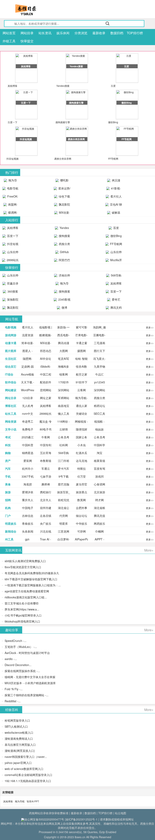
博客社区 (10, 406)
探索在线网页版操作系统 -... (22, 671)
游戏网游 (10, 335)
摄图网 (81, 351)
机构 (8, 508)
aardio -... (11, 659)
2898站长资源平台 (12, 261)
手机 (8, 476)
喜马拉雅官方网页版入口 (20, 745)
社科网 (63, 445)
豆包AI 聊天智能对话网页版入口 (114, 205)
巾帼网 (99, 531)
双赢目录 (12, 283)
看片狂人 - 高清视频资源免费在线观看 (114, 197)
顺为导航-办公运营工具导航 (10, 181)
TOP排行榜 (135, 33)
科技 (8, 445)
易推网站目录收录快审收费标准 (48, 813)
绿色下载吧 (64, 197)
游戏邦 (99, 476)
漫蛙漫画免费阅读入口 (19, 739)
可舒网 (81, 531)
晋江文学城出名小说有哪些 (22, 603)
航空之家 (81, 374)
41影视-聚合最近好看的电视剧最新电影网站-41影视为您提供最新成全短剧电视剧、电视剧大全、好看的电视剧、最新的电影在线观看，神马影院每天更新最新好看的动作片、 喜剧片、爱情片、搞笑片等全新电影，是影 (113, 189)
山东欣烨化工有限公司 (11, 253)
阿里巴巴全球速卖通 (62, 261)
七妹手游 (45, 476)
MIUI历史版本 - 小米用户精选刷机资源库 (30, 683)
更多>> (150, 327)
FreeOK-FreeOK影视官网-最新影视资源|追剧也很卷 (10, 197)
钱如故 (99, 429)
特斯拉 (81, 469)
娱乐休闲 (63, 33)
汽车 (8, 469)
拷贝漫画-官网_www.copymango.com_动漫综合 (114, 181)
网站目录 (27, 33)
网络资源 (10, 421)
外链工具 (9, 41)
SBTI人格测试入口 (16, 726)
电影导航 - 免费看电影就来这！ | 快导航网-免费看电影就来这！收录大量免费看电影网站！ (10, 189)
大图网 (63, 351)
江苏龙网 (63, 531)
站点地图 (120, 813)
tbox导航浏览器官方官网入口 (23, 567)
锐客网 (63, 374)
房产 (8, 461)
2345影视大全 (64, 300)
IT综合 (9, 374)
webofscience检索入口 (19, 732)
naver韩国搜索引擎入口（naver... (26, 757)
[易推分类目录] (35, 10)
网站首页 (9, 33)
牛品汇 (99, 374)
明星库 (63, 523)
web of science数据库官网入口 (24, 769)
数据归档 (116, 33)
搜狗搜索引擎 (63, 122)
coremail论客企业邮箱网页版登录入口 (28, 775)
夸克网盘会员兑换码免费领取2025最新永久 (32, 573)
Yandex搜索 (62, 85)
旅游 (8, 492)
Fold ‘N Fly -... (14, 689)
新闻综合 (10, 531)
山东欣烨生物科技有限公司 (114, 253)
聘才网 (99, 500)
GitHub (64, 252)
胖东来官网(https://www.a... (22, 609)
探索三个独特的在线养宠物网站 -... (26, 695)
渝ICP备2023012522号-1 (81, 819)
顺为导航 (20, 801)
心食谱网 (99, 484)
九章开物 (99, 366)
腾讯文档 (116, 307)
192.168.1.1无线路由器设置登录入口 (28, 781)
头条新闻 (27, 531)
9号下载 (64, 476)
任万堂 (81, 476)
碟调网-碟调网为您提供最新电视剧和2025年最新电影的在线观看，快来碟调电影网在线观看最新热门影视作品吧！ (10, 213)
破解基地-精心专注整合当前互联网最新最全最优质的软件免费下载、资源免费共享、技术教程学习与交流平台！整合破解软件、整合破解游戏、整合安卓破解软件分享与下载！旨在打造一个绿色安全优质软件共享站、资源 (113, 213)
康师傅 (45, 484)
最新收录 (98, 33)
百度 (113, 85)
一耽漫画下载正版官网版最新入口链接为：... (33, 585)
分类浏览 (80, 33)
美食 (8, 484)
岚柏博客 (12, 85)
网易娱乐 (99, 523)
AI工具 (9, 539)
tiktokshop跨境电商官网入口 (22, 621)
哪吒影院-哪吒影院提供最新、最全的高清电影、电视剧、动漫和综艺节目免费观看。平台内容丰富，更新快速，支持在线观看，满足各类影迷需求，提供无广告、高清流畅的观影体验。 (62, 181)
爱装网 (27, 461)
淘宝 (99, 453)
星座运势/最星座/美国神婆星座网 (62, 189)
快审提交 (27, 41)
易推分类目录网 (62, 158)
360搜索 (12, 291)
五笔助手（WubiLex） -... (21, 647)
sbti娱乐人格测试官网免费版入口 (25, 561)
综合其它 (10, 366)
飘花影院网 (64, 205)
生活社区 (10, 359)
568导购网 (115, 276)
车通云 (45, 469)
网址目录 (10, 398)
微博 (64, 307)
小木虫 (81, 445)
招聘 (8, 500)
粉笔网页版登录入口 (17, 720)
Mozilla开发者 (115, 261)
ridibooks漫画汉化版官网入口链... (26, 597)
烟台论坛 (81, 516)
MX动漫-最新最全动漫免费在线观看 (62, 213)
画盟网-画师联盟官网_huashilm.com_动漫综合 (11, 205)
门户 (8, 516)
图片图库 (10, 351)
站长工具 (10, 414)
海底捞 (27, 484)
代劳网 (63, 516)
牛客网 (45, 437)
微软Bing (113, 122)
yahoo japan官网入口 (18, 763)
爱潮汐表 (27, 492)
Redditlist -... (13, 701)
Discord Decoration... (18, 665)
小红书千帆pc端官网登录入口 (23, 615)
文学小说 (10, 429)
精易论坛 (99, 406)
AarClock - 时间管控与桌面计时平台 (27, 653)
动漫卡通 (10, 343)
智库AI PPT (33, 801)
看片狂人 (27, 327)
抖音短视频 (12, 158)
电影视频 (10, 327)
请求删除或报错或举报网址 (117, 819)
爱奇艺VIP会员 (114, 300)
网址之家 (45, 398)
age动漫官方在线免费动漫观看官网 (27, 591)
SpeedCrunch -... (15, 641)
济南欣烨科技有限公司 (62, 276)
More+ (148, 550)
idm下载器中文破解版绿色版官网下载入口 (31, 579)
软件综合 (10, 382)
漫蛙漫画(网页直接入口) (20, 751)
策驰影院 (12, 299)
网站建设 (10, 390)
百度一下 (12, 122)
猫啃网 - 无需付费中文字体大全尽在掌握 (30, 677)
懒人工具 (63, 414)
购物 (8, 453)
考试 (8, 437)
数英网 (81, 500)
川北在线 (45, 531)
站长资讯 (45, 33)
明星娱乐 (10, 523)
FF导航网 (113, 158)
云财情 (63, 429)
